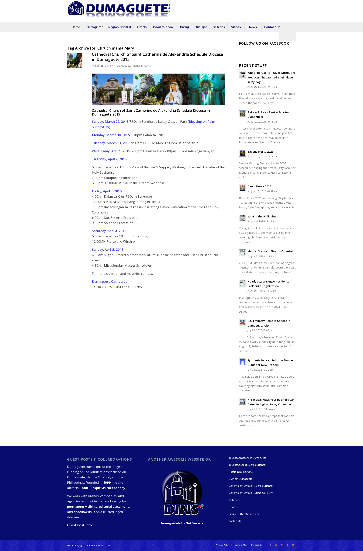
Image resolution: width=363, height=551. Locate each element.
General (137, 65)
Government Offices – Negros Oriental (251, 485)
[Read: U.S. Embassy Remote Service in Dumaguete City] (242, 322)
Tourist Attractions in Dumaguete (247, 457)
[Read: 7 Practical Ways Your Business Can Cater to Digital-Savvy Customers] (242, 401)
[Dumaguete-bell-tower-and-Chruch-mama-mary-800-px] (74, 60)
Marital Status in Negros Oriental (270, 251)
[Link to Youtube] (293, 545)
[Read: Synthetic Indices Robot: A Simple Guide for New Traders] (242, 362)
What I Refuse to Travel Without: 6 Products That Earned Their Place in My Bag (271, 77)
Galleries (234, 500)
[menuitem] (75, 27)
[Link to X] (276, 545)
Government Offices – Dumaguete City (251, 492)
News (147, 65)
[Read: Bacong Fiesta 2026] (242, 153)
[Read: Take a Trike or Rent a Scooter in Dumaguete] (242, 113)
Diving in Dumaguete (240, 478)
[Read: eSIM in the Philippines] (242, 218)
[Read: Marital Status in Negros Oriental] (242, 252)
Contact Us (235, 521)
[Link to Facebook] (270, 545)
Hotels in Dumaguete (241, 471)
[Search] (287, 36)
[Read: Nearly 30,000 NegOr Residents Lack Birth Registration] (242, 283)
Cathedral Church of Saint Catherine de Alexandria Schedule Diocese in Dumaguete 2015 (157, 57)
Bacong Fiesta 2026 (260, 151)
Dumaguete (124, 65)
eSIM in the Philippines (262, 216)
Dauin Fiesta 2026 (259, 186)
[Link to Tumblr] (287, 545)
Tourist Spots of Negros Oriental (247, 464)
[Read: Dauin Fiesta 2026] (242, 188)
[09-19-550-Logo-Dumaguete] (119, 11)
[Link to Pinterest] (282, 545)
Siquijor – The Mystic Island (244, 514)
